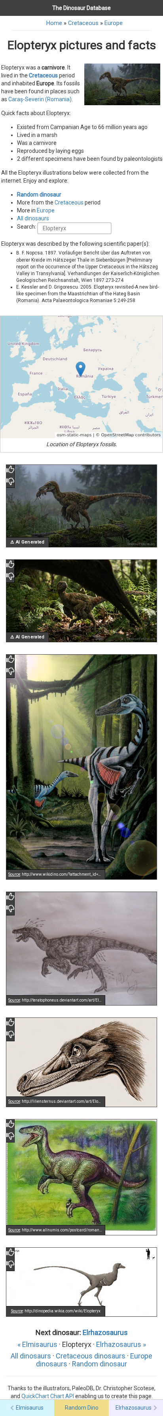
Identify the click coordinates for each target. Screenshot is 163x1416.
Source (14, 874)
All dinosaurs (33, 218)
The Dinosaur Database (81, 8)
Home (54, 23)
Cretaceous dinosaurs (90, 1356)
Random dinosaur (39, 194)
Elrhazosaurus (105, 1332)
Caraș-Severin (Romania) (40, 99)
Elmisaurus (30, 1407)
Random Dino (82, 1407)
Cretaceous (83, 23)
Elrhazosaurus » (121, 1344)
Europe (113, 23)
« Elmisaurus (37, 1344)
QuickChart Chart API (47, 1396)
